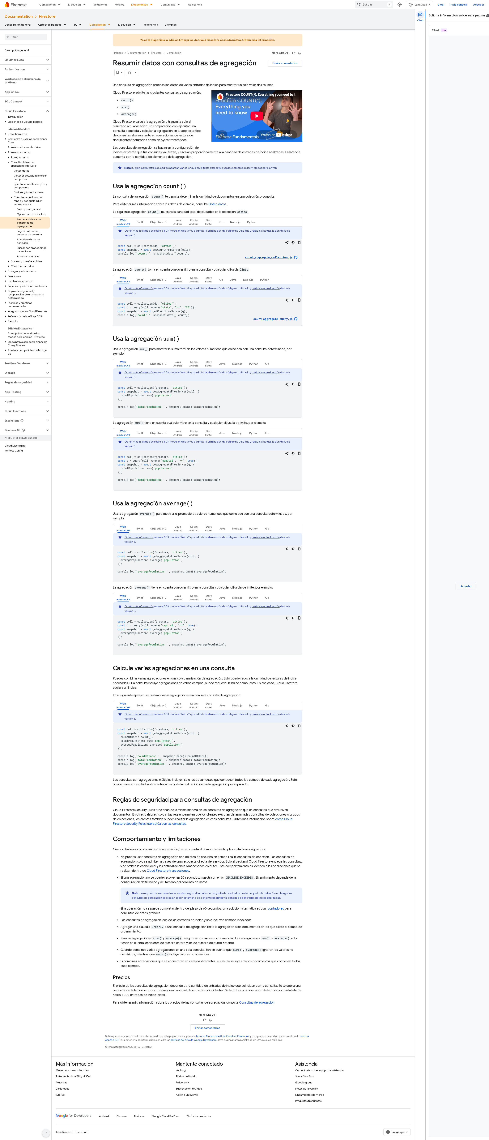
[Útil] (294, 53)
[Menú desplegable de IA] (81, 24)
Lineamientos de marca (309, 1094)
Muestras (61, 1082)
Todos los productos (199, 1116)
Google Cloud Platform (166, 1116)
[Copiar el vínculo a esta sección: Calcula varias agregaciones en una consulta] (238, 668)
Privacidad (81, 1132)
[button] (22, 59)
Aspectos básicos (50, 24)
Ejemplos (171, 24)
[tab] (123, 221)
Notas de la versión (306, 1088)
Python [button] (251, 222)
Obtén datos (217, 204)
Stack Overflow (304, 1076)
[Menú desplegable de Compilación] (60, 4)
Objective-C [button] (158, 222)
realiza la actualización (266, 230)
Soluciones (100, 4)
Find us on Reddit (186, 1076)
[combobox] (374, 4)
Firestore (47, 16)
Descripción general (18, 24)
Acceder (478, 4)
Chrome (121, 1116)
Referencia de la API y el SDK (73, 1076)
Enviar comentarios (285, 63)
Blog (441, 4)
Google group (303, 1082)
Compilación (47, 4)
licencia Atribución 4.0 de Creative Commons (222, 1036)
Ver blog (181, 1070)
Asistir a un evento (187, 1094)
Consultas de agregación (256, 1003)
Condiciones (63, 1132)
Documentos (139, 4)
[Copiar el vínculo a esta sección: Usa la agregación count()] (190, 186)
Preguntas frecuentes (308, 1101)
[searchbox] (26, 37)
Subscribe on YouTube (189, 1088)
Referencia (150, 24)
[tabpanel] (207, 245)
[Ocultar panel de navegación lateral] (46, 1133)
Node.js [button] (235, 222)
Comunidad (167, 4)
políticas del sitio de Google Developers (193, 1040)
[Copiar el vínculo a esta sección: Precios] (134, 977)
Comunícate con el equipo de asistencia (319, 1070)
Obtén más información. (258, 40)
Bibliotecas (62, 1088)
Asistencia (195, 4)
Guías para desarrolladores (72, 1070)
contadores (276, 909)
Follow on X (182, 1082)
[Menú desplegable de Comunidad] (180, 4)
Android (104, 1116)
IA (75, 24)
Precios (119, 4)
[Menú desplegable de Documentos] (152, 4)
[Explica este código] (287, 242)
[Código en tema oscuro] (293, 242)
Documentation (19, 16)
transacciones (168, 871)
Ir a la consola (458, 4)
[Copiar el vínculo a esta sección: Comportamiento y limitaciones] (204, 839)
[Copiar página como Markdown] (129, 72)
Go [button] (221, 222)
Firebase (118, 52)
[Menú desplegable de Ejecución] (85, 4)
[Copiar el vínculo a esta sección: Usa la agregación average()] (197, 504)
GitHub (60, 1094)
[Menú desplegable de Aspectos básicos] (66, 24)
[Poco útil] (299, 53)
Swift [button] (140, 222)
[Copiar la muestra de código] (299, 242)
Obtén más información (139, 230)
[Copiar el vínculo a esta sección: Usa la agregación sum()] (183, 339)
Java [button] (233, 279)
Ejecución (74, 4)
